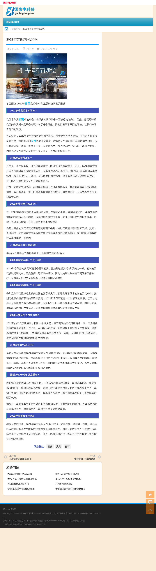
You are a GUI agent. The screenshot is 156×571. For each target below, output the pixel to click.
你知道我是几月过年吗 (18, 483)
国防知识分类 (9, 2)
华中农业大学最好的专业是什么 (70, 488)
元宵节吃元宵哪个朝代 (20, 458)
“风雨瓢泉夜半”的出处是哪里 (21, 488)
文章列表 (16, 28)
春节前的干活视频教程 (85, 458)
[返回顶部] (149, 509)
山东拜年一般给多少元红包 (68, 478)
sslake (16, 49)
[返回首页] (149, 494)
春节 (27, 103)
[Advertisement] (78, 549)
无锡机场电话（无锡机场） (20, 473)
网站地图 (72, 513)
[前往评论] (149, 502)
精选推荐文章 (62, 513)
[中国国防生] (19, 5)
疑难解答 (81, 513)
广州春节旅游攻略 (64, 483)
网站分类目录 (49, 513)
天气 (33, 141)
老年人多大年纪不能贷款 (67, 473)
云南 (21, 119)
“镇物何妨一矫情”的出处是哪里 (22, 478)
